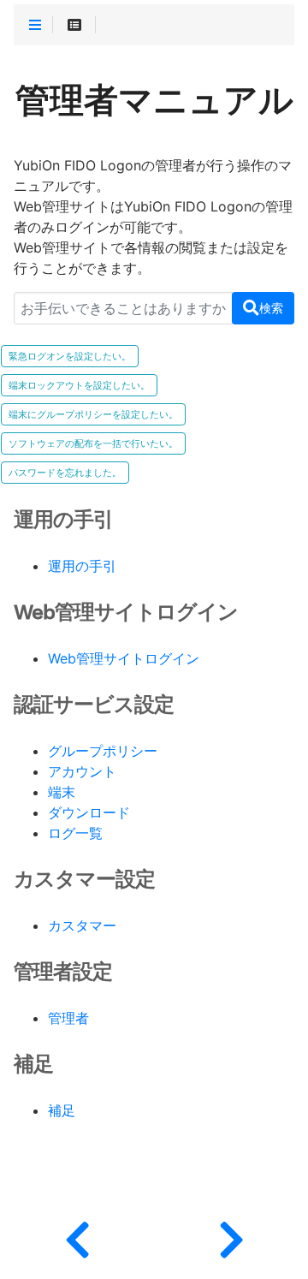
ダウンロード (89, 813)
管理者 (68, 1018)
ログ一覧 (75, 834)
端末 (61, 792)
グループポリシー (102, 751)
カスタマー (82, 926)
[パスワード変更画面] (77, 1236)
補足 (61, 1111)
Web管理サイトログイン (123, 659)
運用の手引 (82, 566)
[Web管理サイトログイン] (231, 1236)
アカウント (82, 772)
